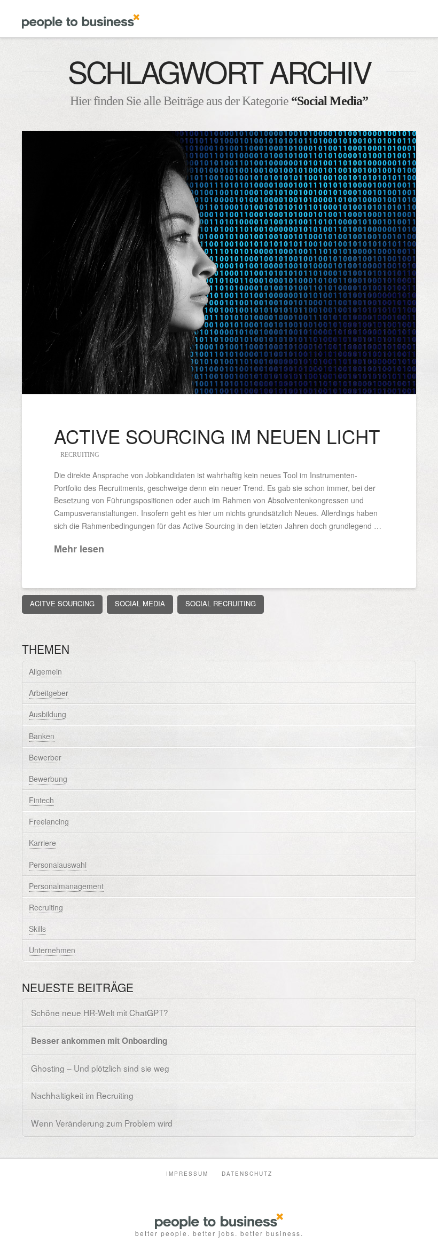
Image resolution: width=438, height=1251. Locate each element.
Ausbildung (47, 714)
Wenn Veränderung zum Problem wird (102, 1123)
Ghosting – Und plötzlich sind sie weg (100, 1068)
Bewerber (45, 757)
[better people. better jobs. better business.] (80, 16)
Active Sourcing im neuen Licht (217, 436)
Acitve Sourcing (62, 603)
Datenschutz (247, 1173)
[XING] (210, 1189)
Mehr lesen (79, 549)
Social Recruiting (220, 603)
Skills (37, 928)
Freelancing (49, 821)
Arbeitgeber (48, 692)
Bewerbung (48, 778)
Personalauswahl (58, 864)
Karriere (42, 842)
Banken (41, 736)
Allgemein (45, 671)
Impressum (187, 1173)
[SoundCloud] (228, 1189)
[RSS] (247, 1189)
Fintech (41, 800)
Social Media (140, 603)
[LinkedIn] (191, 1189)
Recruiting (79, 454)
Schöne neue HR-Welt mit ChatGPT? (99, 1013)
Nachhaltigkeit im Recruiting (82, 1095)
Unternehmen (52, 950)
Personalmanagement (66, 886)
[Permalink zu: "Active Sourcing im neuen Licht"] (219, 262)
